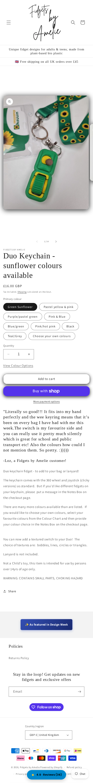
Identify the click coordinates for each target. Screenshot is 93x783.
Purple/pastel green (23, 317)
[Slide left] (37, 241)
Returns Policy (19, 658)
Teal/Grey (15, 336)
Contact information (69, 773)
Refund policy (74, 767)
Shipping (22, 291)
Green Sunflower (20, 307)
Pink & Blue (57, 317)
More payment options (46, 401)
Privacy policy (24, 773)
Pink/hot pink (45, 326)
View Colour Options (18, 365)
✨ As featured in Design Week (46, 624)
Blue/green (16, 326)
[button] (8, 22)
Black (70, 326)
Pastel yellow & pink (59, 307)
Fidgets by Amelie (30, 767)
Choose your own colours (52, 336)
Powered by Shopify (51, 767)
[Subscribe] (79, 692)
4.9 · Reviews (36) (49, 775)
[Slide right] (56, 241)
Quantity (8, 345)
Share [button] (12, 591)
